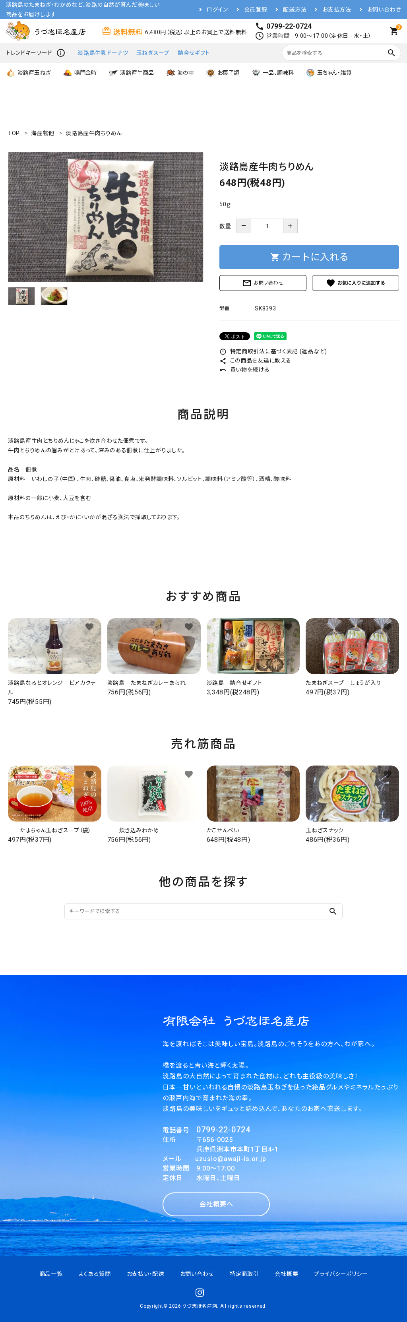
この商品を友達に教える (255, 360)
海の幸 (185, 73)
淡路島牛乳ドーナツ (103, 53)
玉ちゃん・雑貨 (334, 73)
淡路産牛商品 (137, 73)
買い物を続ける (244, 369)
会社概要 (286, 1274)
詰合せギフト (194, 53)
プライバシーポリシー (341, 1274)
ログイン (217, 9)
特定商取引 (244, 1274)
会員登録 (255, 9)
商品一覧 (51, 1274)
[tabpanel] (106, 217)
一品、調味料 (278, 73)
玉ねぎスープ (153, 53)
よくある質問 (95, 1274)
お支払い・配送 (145, 1274)
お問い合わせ (384, 9)
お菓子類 (228, 73)
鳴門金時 (85, 73)
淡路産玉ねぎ (34, 73)
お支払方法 (336, 9)
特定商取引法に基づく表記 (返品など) (273, 351)
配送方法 (294, 9)
